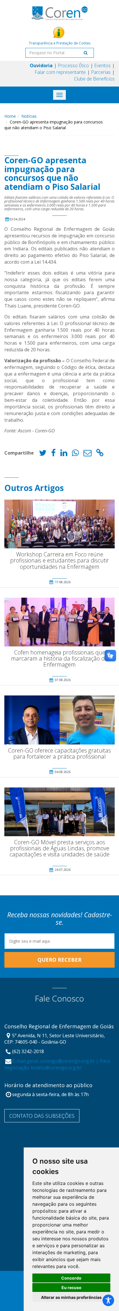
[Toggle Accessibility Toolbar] (108, 1300)
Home (10, 116)
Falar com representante (60, 72)
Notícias (29, 116)
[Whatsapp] (75, 454)
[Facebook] (53, 454)
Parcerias (101, 72)
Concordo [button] (71, 1278)
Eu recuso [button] (71, 1287)
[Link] (100, 454)
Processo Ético (73, 65)
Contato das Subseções (42, 1115)
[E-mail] (87, 454)
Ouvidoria (41, 65)
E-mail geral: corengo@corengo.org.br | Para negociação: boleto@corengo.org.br (57, 1064)
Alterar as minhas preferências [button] (71, 1297)
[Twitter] (43, 454)
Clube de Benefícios (94, 79)
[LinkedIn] (63, 454)
